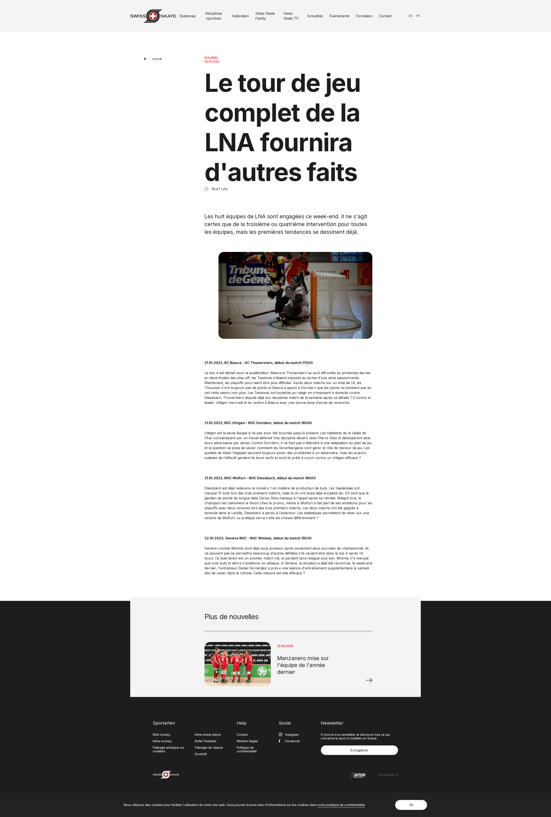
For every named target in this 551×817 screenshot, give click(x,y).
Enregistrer (359, 750)
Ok (411, 805)
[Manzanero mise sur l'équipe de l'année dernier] (369, 680)
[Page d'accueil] (153, 16)
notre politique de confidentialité (341, 805)
